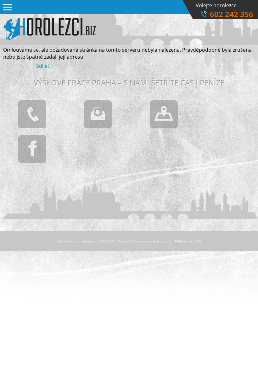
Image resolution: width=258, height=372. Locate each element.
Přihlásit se (183, 241)
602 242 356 (231, 14)
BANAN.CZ (106, 241)
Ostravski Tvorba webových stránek (144, 241)
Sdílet (42, 65)
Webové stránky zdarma (75, 241)
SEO (199, 241)
